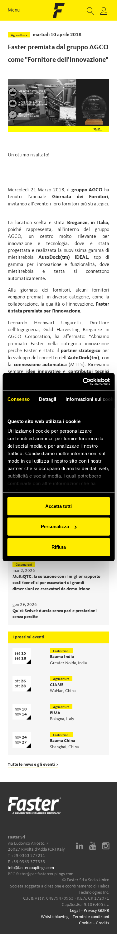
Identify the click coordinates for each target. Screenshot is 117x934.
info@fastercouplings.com (31, 868)
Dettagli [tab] (47, 398)
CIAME (56, 685)
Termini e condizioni (91, 917)
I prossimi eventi (28, 637)
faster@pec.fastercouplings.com (44, 874)
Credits (102, 923)
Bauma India (62, 657)
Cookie (85, 923)
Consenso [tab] (18, 398)
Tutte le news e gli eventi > (33, 764)
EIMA (55, 713)
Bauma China (62, 741)
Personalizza (55, 526)
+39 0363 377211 (28, 855)
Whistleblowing (55, 917)
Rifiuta (58, 546)
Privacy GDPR (96, 910)
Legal (75, 910)
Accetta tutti (58, 506)
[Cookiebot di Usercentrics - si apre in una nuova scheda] (83, 382)
